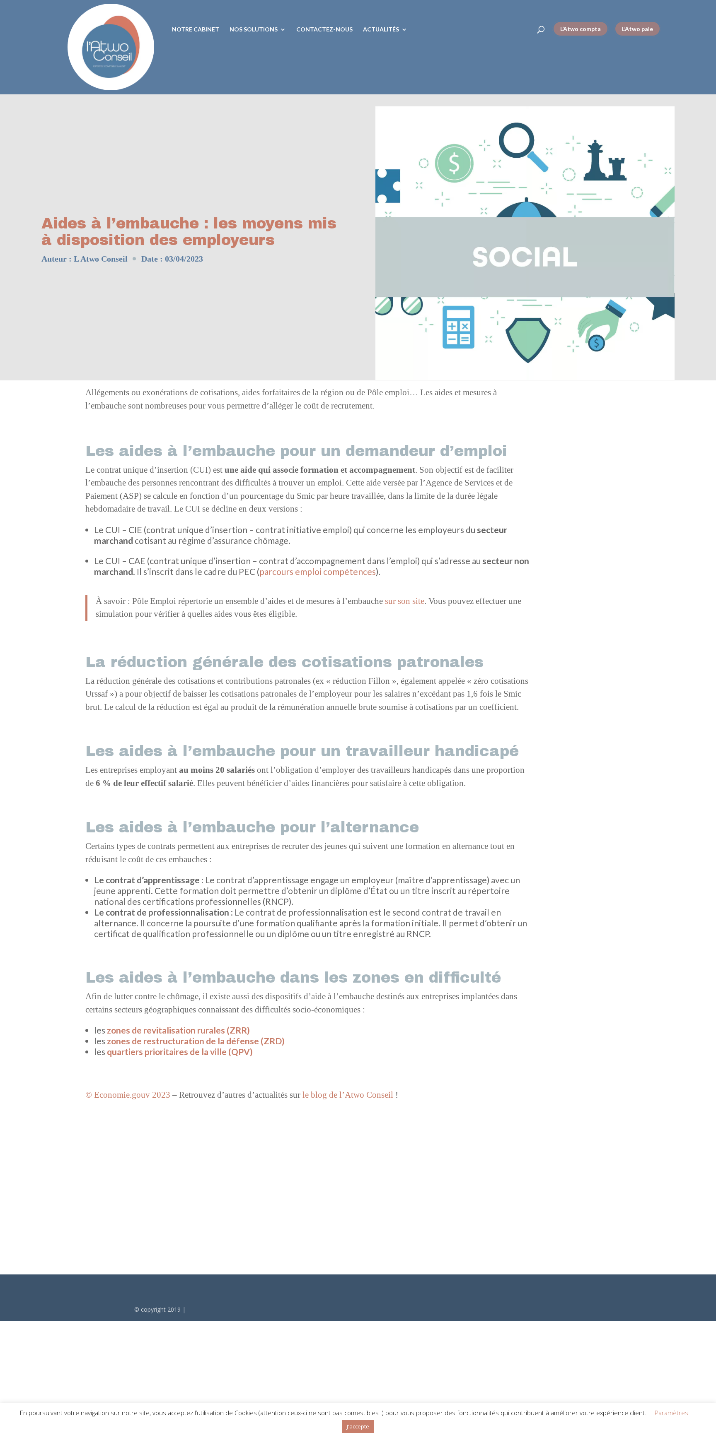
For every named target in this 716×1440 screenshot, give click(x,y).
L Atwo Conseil (101, 258)
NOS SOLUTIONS (254, 29)
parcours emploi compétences (317, 571)
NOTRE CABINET (195, 29)
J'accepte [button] (358, 1426)
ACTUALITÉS (381, 29)
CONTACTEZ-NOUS (324, 29)
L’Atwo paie (637, 28)
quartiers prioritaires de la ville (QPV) (180, 1051)
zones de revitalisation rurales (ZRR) (178, 1030)
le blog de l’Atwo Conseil (347, 1095)
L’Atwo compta (580, 28)
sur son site (404, 601)
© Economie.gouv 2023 (127, 1095)
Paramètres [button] (671, 1413)
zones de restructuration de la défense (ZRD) (196, 1041)
